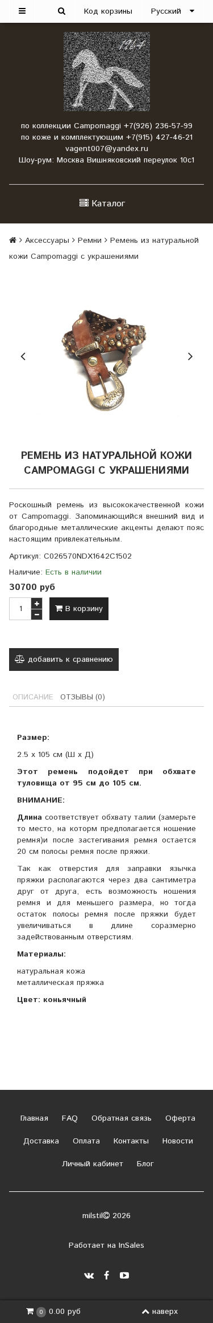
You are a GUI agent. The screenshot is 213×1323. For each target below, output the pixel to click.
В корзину (82, 608)
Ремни (90, 240)
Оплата (85, 1141)
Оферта (178, 1118)
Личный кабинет (91, 1164)
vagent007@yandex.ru (106, 148)
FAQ (68, 1118)
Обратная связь (120, 1118)
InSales (131, 1245)
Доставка (39, 1141)
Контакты (130, 1141)
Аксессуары (47, 240)
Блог (144, 1164)
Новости (176, 1141)
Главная (33, 1118)
